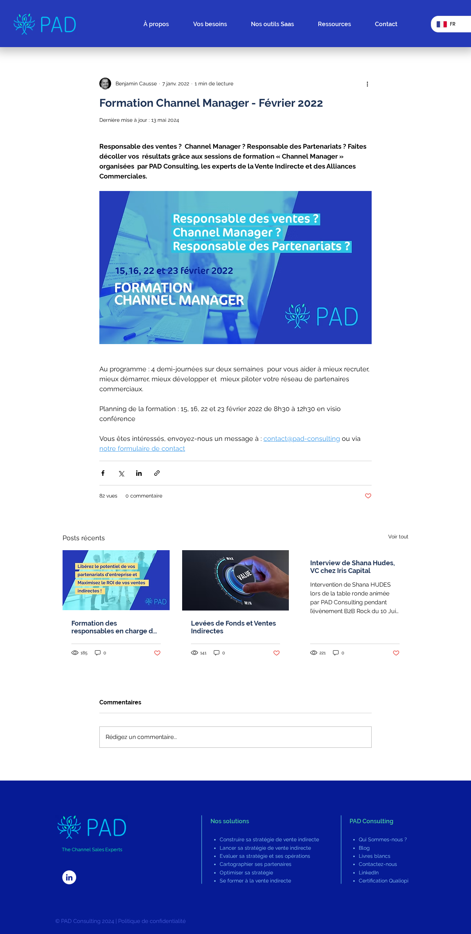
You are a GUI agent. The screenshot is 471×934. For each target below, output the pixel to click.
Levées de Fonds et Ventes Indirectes (233, 627)
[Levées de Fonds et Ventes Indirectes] (235, 580)
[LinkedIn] (69, 877)
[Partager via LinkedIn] (138, 473)
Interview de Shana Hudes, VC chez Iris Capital (352, 566)
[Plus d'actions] (367, 83)
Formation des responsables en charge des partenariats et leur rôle (115, 627)
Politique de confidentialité (152, 921)
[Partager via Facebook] (102, 473)
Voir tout (398, 536)
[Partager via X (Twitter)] (120, 473)
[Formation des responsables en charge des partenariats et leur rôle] (116, 580)
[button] (340, 24)
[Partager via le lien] (156, 473)
